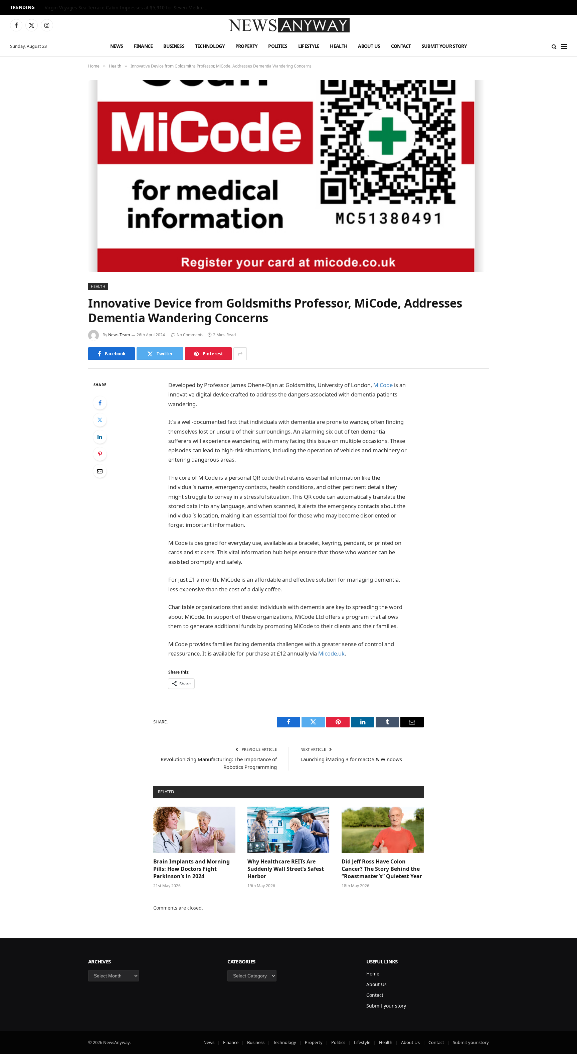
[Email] (100, 471)
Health (338, 46)
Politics (277, 46)
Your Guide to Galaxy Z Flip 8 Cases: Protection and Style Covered (117, 8)
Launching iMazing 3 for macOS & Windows (351, 759)
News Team (119, 335)
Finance (143, 46)
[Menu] (564, 46)
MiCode (383, 385)
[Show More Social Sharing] (240, 353)
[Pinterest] (100, 454)
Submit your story (444, 46)
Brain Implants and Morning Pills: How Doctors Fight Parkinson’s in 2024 (191, 869)
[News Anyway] (288, 25)
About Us (369, 46)
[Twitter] (100, 420)
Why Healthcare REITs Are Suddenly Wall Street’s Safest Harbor (285, 869)
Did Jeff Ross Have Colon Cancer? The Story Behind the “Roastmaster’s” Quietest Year (382, 869)
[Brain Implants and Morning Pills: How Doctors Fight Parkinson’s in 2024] (194, 830)
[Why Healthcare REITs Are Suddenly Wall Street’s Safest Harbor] (288, 830)
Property (246, 46)
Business (173, 46)
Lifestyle (309, 46)
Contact (401, 46)
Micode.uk (331, 653)
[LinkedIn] (100, 437)
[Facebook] (100, 402)
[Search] (554, 46)
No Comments (190, 335)
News (116, 46)
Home (372, 973)
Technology (210, 46)
